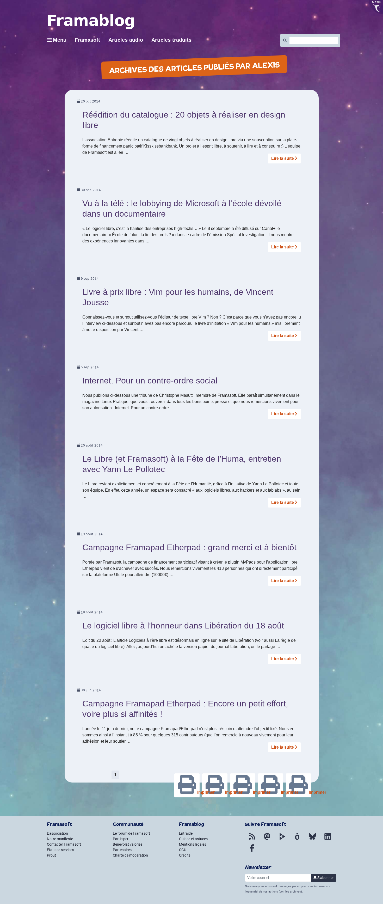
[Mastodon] (267, 840)
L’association (57, 833)
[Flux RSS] (252, 840)
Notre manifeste (60, 839)
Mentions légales (192, 844)
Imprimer (309, 792)
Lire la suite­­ (282, 158)
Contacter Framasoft (64, 844)
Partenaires (122, 850)
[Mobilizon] (297, 840)
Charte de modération (130, 855)
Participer (120, 839)
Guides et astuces (193, 839)
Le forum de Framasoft (131, 833)
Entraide (186, 833)
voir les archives (290, 891)
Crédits (184, 855)
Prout (51, 855)
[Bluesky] (312, 840)
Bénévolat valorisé (127, 844)
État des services (60, 850)
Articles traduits (171, 40)
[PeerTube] (282, 840)
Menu (59, 40)
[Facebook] (252, 851)
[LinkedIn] (327, 840)
